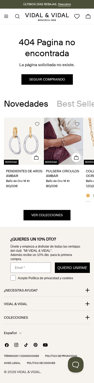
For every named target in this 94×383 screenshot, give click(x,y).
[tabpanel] (47, 160)
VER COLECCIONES (47, 215)
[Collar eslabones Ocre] (88, 196)
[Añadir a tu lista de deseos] (37, 124)
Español (10, 333)
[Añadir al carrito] (36, 157)
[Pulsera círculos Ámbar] (63, 141)
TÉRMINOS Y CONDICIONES (21, 356)
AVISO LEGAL (12, 363)
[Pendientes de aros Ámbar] (23, 141)
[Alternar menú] (6, 16)
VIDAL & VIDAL (28, 372)
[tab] (26, 103)
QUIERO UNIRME (72, 268)
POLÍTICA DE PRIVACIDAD (61, 356)
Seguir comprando (47, 79)
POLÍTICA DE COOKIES (41, 363)
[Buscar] (15, 16)
